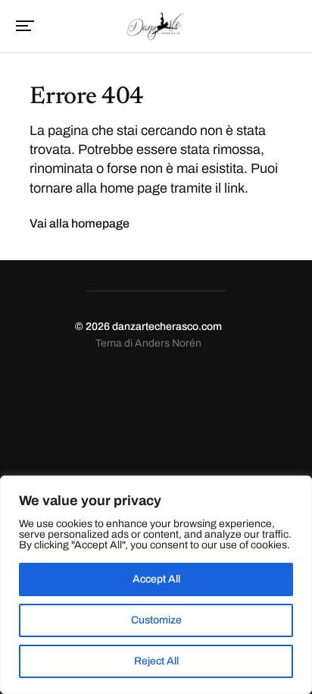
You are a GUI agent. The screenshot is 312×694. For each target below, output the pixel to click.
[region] (156, 585)
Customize (156, 620)
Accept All (156, 579)
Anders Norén (168, 343)
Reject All (156, 661)
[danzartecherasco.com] (156, 25)
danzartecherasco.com (167, 326)
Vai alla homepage (79, 223)
